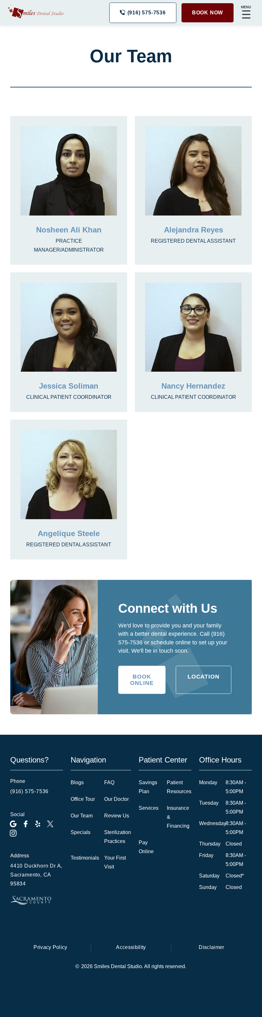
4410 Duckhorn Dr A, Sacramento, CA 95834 (36, 874)
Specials (80, 832)
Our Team (82, 815)
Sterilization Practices (117, 837)
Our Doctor (116, 799)
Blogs (77, 782)
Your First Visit (115, 862)
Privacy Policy (50, 947)
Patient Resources (179, 787)
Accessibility (131, 947)
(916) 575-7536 (29, 791)
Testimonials (85, 858)
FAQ (109, 782)
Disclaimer (211, 947)
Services (148, 808)
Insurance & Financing (178, 817)
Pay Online (146, 847)
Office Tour (83, 799)
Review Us (116, 815)
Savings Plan (148, 787)
